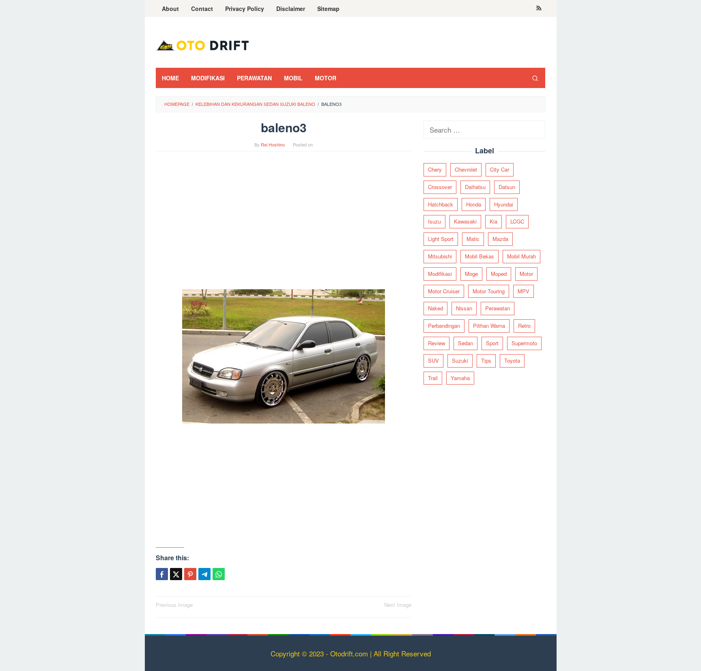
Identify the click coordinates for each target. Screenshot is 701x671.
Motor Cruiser (444, 291)
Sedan (465, 343)
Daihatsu (475, 187)
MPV (523, 291)
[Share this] (162, 574)
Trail (433, 378)
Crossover (440, 187)
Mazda (500, 239)
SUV (433, 360)
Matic (473, 239)
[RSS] (539, 8)
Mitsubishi (440, 256)
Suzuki (460, 360)
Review (436, 343)
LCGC (517, 221)
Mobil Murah (521, 256)
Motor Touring (489, 291)
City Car (499, 169)
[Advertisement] (283, 224)
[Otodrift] (202, 44)
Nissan (464, 308)
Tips (486, 360)
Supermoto (524, 343)
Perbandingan (444, 325)
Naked (435, 308)
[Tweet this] (176, 574)
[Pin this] (190, 574)
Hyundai (503, 204)
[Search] (535, 78)
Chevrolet (466, 169)
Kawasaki (465, 221)
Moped (499, 273)
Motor (526, 273)
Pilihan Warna (489, 325)
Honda (473, 204)
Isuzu (434, 221)
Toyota (512, 360)
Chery (435, 169)
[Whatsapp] (219, 574)
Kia (493, 221)
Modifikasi (440, 273)
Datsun (507, 187)
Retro (524, 325)
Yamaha (460, 378)
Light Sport (441, 239)
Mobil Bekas (479, 256)
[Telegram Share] (204, 574)
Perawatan (497, 308)
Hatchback (440, 204)
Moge (471, 273)
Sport (492, 343)
